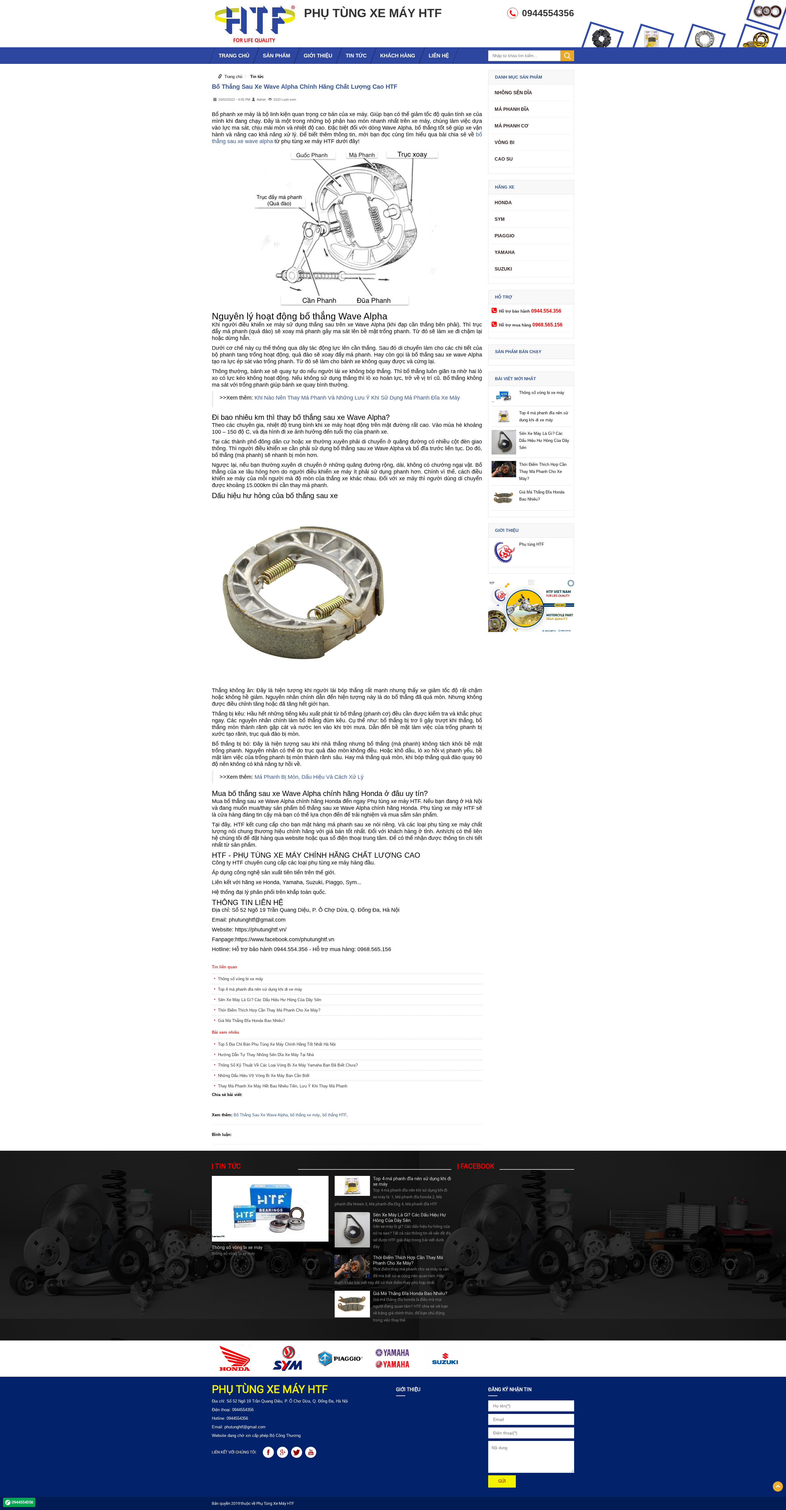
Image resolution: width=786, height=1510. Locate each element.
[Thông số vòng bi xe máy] (270, 1208)
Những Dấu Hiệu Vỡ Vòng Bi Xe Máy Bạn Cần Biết (263, 1075)
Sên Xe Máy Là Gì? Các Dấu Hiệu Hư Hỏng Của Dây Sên (269, 999)
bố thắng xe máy (305, 1115)
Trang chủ (233, 76)
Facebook (477, 1166)
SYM (500, 219)
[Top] (778, 1486)
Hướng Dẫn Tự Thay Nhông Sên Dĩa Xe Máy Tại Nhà (266, 1054)
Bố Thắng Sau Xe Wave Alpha (261, 1115)
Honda (503, 202)
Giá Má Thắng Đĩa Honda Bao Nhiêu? (251, 1020)
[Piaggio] (340, 1358)
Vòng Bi (504, 142)
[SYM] (287, 1358)
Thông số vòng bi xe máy (240, 979)
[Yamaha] (392, 1358)
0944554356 (22, 1502)
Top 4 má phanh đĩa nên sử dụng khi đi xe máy (260, 989)
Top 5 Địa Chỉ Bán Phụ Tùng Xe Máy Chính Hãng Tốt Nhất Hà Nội (277, 1044)
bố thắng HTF (334, 1115)
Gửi (502, 1481)
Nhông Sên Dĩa (513, 92)
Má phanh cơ (511, 125)
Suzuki (503, 268)
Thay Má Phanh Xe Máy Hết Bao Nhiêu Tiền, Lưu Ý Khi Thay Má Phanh (282, 1086)
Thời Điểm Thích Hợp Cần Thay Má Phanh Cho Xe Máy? (269, 1010)
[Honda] (235, 1358)
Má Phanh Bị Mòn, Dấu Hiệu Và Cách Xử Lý (309, 777)
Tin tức (257, 76)
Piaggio (505, 235)
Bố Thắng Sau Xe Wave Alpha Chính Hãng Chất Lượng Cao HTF (304, 86)
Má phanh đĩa (512, 109)
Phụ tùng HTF (531, 544)
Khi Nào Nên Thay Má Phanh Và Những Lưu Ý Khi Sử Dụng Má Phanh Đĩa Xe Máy (357, 398)
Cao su (504, 159)
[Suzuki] (445, 1358)
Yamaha (505, 252)
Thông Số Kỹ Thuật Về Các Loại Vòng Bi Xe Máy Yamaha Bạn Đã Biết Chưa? (288, 1065)
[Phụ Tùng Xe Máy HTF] (255, 23)
